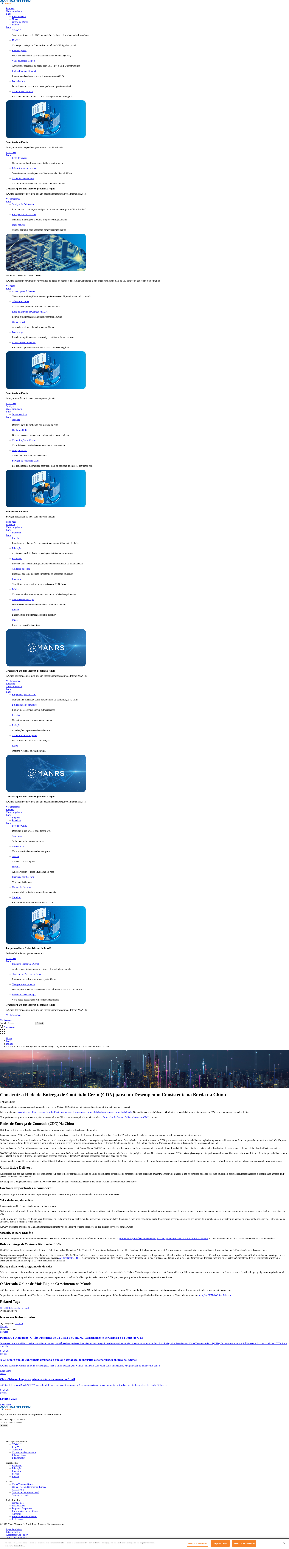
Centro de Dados (20, 22)
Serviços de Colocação (23, 204)
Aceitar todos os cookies (244, 1543)
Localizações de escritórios (24, 1511)
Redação (16, 725)
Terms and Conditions (16, 1537)
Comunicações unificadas (24, 440)
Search (3, 1023)
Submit (40, 1023)
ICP (7, 1308)
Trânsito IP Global (20, 301)
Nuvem (15, 19)
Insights (9, 1043)
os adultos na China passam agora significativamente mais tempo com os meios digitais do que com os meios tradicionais (75, 1112)
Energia (15, 538)
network (26, 1308)
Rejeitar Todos (220, 1543)
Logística (16, 579)
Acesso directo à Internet (24, 342)
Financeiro (17, 558)
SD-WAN (17, 30)
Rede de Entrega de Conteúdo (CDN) (30, 311)
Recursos (10, 683)
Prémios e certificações (23, 877)
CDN (2, 1308)
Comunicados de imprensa (24, 735)
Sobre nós (17, 836)
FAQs (15, 745)
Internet (15, 24)
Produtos (10, 8)
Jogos (14, 620)
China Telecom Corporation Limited (29, 1487)
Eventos (16, 715)
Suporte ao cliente (20, 1495)
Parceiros (16, 820)
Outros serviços (19, 414)
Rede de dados (19, 16)
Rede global (17, 1519)
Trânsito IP (17, 1449)
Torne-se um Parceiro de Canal (26, 974)
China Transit (18, 322)
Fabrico (15, 589)
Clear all (19, 1323)
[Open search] (2, 1027)
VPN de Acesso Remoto (23, 60)
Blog (8, 1041)
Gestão (15, 856)
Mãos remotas (18, 224)
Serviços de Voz (19, 450)
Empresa (10, 809)
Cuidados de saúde (21, 568)
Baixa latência (18, 81)
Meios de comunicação (23, 599)
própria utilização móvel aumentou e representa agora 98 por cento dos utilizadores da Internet (163, 1238)
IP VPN (16, 40)
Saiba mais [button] (11, 152)
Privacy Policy (13, 1532)
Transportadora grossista (23, 984)
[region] (144, 1543)
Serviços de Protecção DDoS (26, 460)
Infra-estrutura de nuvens (24, 168)
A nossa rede (18, 846)
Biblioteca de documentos (24, 704)
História (16, 866)
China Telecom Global (23, 1484)
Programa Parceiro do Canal (25, 964)
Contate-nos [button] (5, 1020)
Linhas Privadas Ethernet (24, 71)
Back (8, 13)
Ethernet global (19, 50)
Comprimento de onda (22, 91)
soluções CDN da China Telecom (215, 1295)
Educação (16, 548)
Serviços (10, 406)
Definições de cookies (197, 1543)
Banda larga (17, 332)
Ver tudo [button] (4, 1326)
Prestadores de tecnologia (24, 994)
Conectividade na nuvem (24, 1452)
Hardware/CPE (19, 430)
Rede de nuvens (19, 158)
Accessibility (18, 1489)
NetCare (16, 419)
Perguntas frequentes (22, 1508)
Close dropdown (14, 11)
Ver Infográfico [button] (13, 199)
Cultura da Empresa (21, 887)
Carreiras (16, 897)
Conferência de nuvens (23, 178)
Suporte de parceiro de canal (25, 1492)
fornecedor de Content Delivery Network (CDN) (126, 1117)
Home (9, 1038)
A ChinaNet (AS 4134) (70, 1258)
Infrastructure (15, 1308)
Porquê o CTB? (19, 825)
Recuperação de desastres (24, 214)
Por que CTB (18, 1505)
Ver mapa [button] (10, 286)
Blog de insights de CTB (24, 694)
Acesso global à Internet (23, 291)
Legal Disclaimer (14, 1529)
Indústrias (10, 524)
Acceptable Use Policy (17, 1535)
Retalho (15, 609)
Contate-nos (17, 1503)
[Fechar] (284, 1543)
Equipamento (18, 1457)
